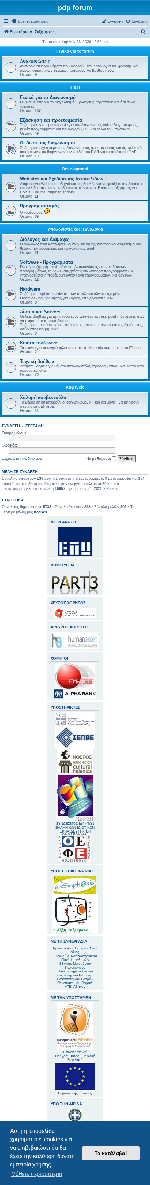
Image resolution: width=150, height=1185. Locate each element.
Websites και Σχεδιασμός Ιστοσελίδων (61, 178)
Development (75, 168)
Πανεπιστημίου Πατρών (75, 979)
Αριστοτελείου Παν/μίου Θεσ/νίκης (75, 950)
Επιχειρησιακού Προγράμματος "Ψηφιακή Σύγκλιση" (75, 1056)
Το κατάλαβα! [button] (111, 1153)
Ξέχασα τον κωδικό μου (22, 458)
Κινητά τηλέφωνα (39, 342)
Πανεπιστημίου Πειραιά (75, 983)
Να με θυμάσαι (99, 458)
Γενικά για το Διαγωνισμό (48, 97)
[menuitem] (30, 21)
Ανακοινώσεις (35, 61)
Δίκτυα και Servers (40, 311)
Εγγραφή (34, 426)
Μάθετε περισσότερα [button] (36, 1174)
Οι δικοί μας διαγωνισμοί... (49, 142)
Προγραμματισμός (40, 205)
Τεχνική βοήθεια (37, 361)
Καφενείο (75, 387)
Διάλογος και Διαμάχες (44, 239)
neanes (40, 512)
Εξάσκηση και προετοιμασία (51, 120)
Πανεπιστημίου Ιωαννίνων (75, 975)
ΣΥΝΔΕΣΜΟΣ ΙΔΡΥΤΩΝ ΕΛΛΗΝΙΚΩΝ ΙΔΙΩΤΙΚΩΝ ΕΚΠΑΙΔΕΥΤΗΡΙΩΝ (75, 827)
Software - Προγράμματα (46, 262)
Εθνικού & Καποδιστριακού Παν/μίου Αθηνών (75, 958)
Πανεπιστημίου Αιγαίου (75, 971)
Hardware (30, 289)
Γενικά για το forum (75, 51)
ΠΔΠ (75, 87)
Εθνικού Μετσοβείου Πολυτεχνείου (75, 965)
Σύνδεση (11, 426)
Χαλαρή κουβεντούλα (43, 397)
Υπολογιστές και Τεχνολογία (75, 229)
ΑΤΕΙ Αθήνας (75, 986)
